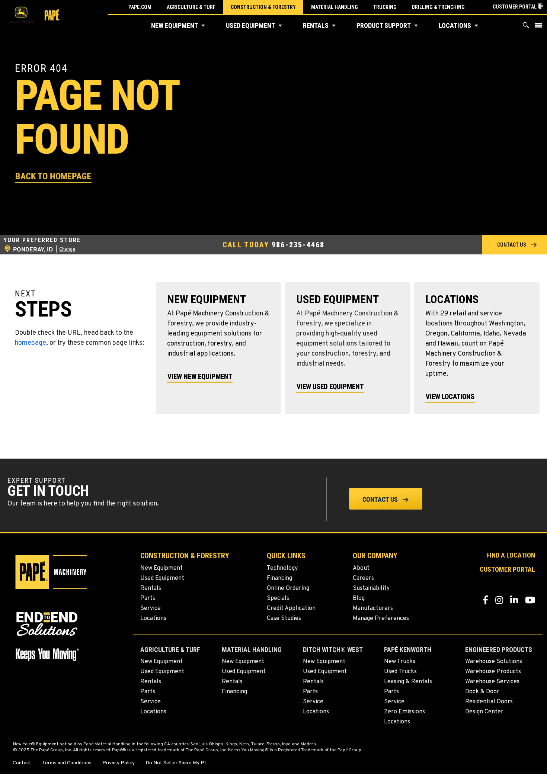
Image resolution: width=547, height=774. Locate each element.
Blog (359, 598)
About (361, 568)
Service (150, 608)
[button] (203, 25)
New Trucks (399, 661)
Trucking (385, 7)
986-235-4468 (298, 244)
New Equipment (174, 25)
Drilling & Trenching (438, 7)
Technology (282, 568)
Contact (22, 763)
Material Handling (334, 7)
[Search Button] (526, 27)
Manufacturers (373, 608)
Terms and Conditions (67, 763)
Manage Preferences (381, 618)
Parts (147, 598)
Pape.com (139, 7)
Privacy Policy (118, 763)
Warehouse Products (493, 671)
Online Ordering (288, 588)
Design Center (484, 712)
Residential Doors (489, 702)
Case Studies (284, 618)
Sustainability (371, 588)
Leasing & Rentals (408, 681)
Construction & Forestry (263, 7)
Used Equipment (250, 25)
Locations (455, 25)
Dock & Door (482, 692)
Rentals (316, 25)
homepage (30, 343)
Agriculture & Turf (191, 7)
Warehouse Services (492, 681)
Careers (363, 578)
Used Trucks (400, 671)
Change (67, 250)
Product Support (383, 25)
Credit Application (291, 608)
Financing (279, 578)
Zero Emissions (404, 712)
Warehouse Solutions (493, 661)
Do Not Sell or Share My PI (175, 763)
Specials (278, 598)
